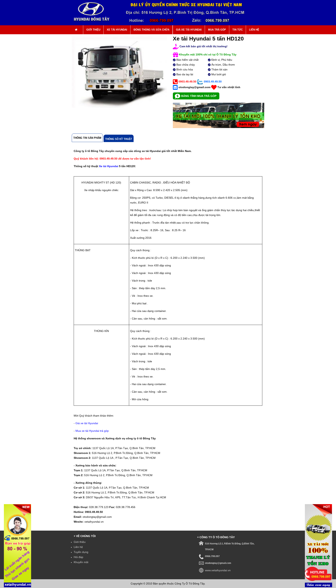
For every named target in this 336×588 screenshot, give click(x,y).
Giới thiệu (93, 29)
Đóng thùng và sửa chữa (151, 29)
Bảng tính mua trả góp (198, 95)
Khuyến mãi (81, 562)
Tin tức (237, 29)
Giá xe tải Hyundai (189, 29)
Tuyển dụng (81, 552)
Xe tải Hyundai (108, 166)
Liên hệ (254, 29)
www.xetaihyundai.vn (218, 570)
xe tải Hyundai (117, 29)
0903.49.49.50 (187, 81)
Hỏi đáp (78, 557)
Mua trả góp (217, 29)
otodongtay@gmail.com (194, 87)
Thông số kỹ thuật (118, 139)
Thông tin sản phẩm (87, 137)
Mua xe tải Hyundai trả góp (92, 430)
